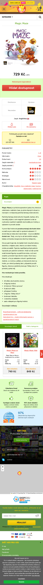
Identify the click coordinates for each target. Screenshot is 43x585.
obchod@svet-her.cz (28, 142)
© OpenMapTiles (21, 493)
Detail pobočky (21, 440)
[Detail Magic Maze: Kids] (31, 340)
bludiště (17, 186)
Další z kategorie (32, 326)
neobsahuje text (35, 162)
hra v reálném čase (28, 186)
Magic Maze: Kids (30, 350)
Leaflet (14, 493)
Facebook (5, 552)
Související (21, 202)
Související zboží (11, 326)
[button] (19, 473)
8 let (39, 156)
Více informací (36, 575)
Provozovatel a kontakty (10, 555)
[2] (35, 173)
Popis (6, 197)
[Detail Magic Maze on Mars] (12, 340)
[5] (35, 169)
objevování (28, 189)
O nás (4, 546)
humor (38, 186)
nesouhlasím (21, 578)
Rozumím (21, 582)
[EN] (40, 165)
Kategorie (6, 17)
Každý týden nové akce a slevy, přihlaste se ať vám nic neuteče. (21, 509)
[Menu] (4, 9)
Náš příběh (6, 549)
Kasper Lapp (36, 183)
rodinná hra (36, 189)
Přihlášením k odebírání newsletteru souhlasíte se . (21, 527)
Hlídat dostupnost (21, 88)
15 (40, 159)
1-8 (39, 153)
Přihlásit (21, 523)
